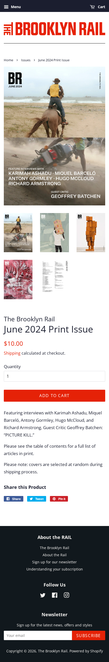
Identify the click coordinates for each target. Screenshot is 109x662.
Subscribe (88, 635)
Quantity (12, 366)
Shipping (12, 353)
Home (8, 60)
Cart (101, 6)
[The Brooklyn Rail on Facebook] (55, 596)
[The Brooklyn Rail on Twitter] (43, 596)
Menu (15, 6)
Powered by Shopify (86, 651)
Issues (25, 60)
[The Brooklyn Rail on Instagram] (66, 596)
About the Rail (55, 554)
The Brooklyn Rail (54, 547)
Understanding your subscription (54, 569)
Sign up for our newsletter (54, 562)
